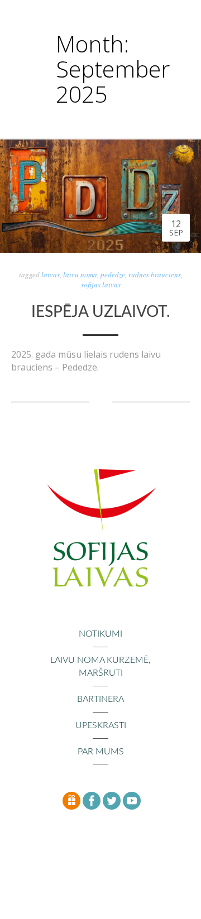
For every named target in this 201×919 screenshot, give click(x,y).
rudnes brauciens (154, 275)
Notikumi (100, 633)
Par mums (101, 751)
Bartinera (100, 699)
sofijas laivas (101, 285)
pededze (112, 275)
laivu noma (80, 275)
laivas (50, 275)
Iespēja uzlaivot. (100, 312)
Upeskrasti (100, 725)
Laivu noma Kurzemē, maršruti (100, 666)
